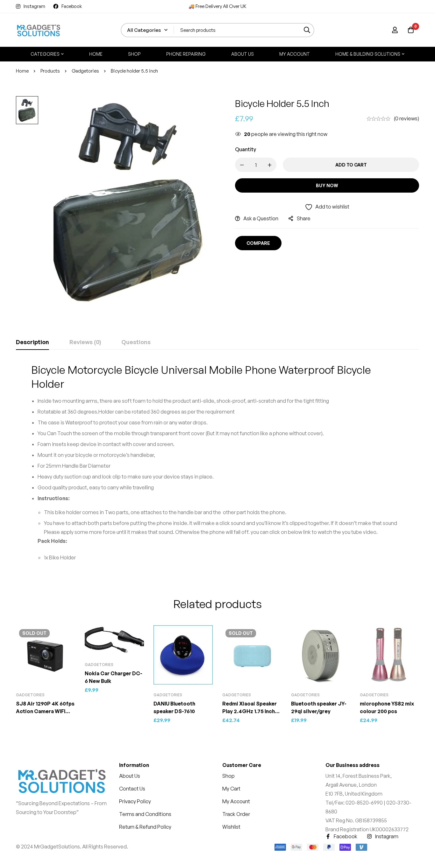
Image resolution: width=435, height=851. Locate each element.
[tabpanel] (217, 465)
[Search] (307, 30)
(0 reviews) (406, 118)
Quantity (245, 149)
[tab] (32, 342)
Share (303, 218)
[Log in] (395, 29)
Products (50, 71)
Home (22, 71)
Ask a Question (260, 218)
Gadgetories (85, 71)
